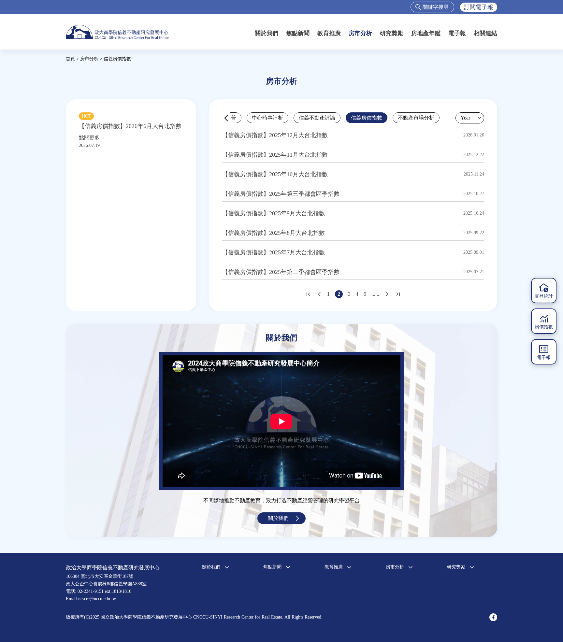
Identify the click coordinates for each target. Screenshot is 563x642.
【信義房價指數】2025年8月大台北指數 (273, 233)
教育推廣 (329, 33)
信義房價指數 (366, 118)
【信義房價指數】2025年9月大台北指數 (273, 213)
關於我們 (266, 33)
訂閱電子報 (478, 7)
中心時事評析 (267, 118)
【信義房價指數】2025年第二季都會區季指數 (280, 272)
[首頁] (117, 32)
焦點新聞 (298, 33)
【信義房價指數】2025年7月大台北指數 (273, 252)
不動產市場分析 (416, 118)
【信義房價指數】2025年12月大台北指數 (275, 135)
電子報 (457, 33)
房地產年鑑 (425, 33)
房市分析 (360, 33)
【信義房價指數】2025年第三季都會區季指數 (280, 194)
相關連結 (485, 33)
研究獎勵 (391, 33)
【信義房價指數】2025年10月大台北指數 (275, 174)
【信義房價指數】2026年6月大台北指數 (130, 126)
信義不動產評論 (317, 118)
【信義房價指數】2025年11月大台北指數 (275, 154)
